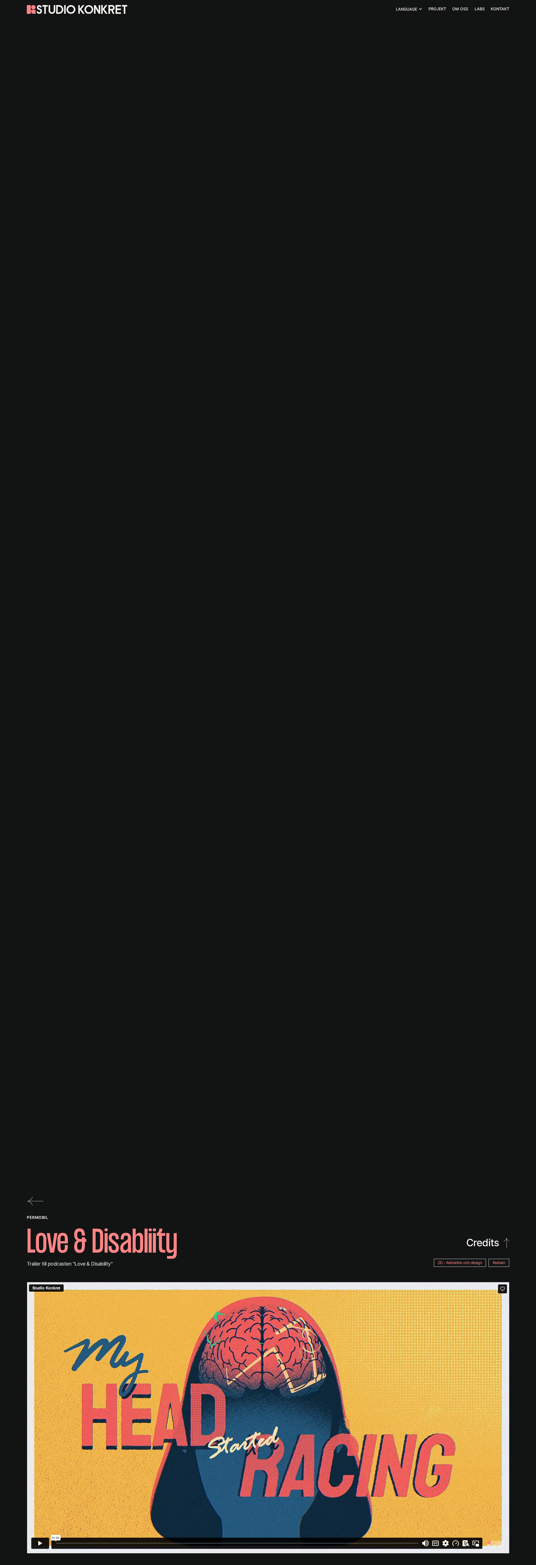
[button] (409, 9)
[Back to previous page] (36, 1201)
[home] (77, 9)
